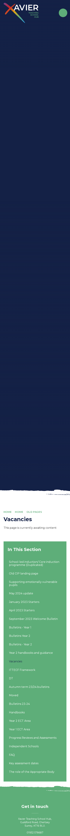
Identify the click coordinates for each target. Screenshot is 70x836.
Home (8, 511)
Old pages (34, 511)
